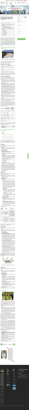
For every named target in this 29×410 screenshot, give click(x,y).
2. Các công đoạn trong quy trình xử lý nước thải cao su (8, 29)
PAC (7, 189)
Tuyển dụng (23, 3)
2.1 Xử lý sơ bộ (4, 30)
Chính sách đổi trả (14, 376)
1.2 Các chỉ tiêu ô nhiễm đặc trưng (7, 27)
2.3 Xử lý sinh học (4, 32)
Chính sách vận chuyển (14, 379)
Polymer (11, 185)
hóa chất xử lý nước (3, 328)
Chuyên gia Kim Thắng (11, 360)
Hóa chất (2, 161)
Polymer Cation (3, 309)
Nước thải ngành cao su (4, 65)
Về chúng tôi (7, 3)
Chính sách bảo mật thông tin (14, 382)
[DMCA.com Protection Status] (14, 385)
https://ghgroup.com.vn (7, 339)
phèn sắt (8, 192)
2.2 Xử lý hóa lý (4, 31)
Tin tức (15, 3)
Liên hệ (25, 3)
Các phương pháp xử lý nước (8, 126)
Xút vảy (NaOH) (12, 162)
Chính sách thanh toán (14, 373)
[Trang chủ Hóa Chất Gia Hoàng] (2, 3)
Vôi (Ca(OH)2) (6, 164)
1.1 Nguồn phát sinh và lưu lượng (6, 26)
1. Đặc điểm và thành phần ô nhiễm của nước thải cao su (8, 25)
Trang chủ (4, 3)
